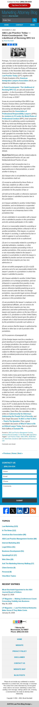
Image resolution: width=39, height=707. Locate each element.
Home (6, 25)
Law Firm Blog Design (19, 704)
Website (19, 645)
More (32, 25)
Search (34, 20)
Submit (19, 500)
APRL (26, 436)
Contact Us (19, 663)
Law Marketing (10, 526)
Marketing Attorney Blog (19, 14)
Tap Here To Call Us (19, 5)
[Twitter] (13, 511)
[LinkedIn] (19, 511)
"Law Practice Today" (13, 436)
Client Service (8, 568)
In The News (22, 434)
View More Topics (9, 576)
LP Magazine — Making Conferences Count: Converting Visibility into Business (19, 600)
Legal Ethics (33, 434)
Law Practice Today (9, 76)
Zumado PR (18, 429)
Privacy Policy (19, 651)
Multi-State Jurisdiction (12, 438)
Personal (7, 572)
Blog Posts (19, 675)
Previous (6, 453)
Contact (19, 25)
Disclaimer (19, 657)
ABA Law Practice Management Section (21, 432)
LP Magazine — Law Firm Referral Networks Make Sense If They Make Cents (19, 609)
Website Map (19, 669)
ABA (22, 436)
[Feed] (33, 511)
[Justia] (26, 511)
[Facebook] (6, 511)
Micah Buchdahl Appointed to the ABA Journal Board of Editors (17, 591)
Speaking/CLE (9, 555)
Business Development (13, 551)
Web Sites (7, 559)
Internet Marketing (11, 543)
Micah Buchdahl (27, 698)
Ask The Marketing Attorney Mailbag (18, 563)
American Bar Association (10, 434)
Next (20, 453)
